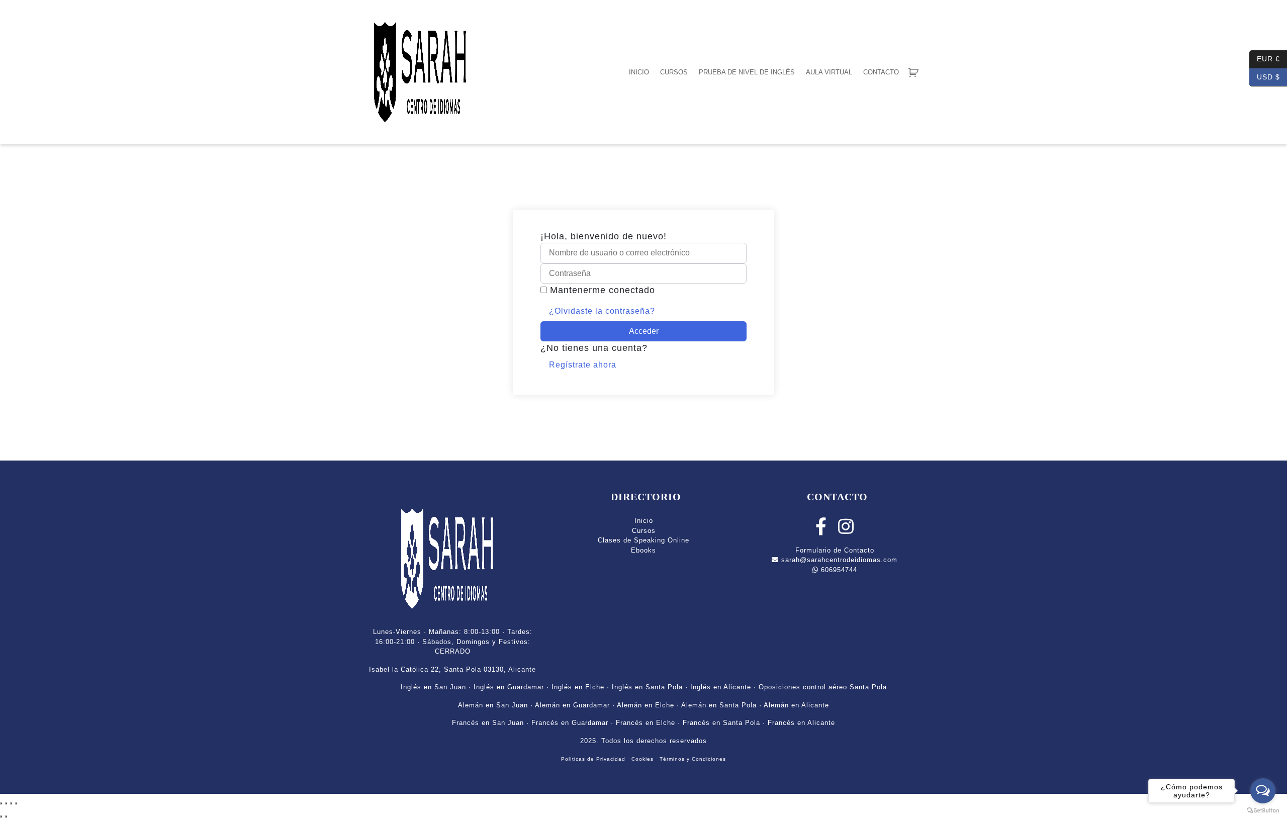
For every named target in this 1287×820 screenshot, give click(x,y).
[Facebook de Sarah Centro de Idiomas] (821, 530)
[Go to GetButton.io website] (1263, 810)
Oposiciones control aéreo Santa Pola (823, 687)
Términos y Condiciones (693, 759)
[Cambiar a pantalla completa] (6, 803)
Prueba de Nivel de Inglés (747, 72)
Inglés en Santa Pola (647, 687)
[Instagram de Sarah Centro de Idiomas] (846, 530)
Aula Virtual (829, 72)
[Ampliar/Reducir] (1, 803)
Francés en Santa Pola (721, 722)
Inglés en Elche (577, 687)
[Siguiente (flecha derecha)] (6, 816)
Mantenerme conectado (602, 290)
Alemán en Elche (645, 705)
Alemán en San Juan (493, 705)
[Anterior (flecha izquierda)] (1, 816)
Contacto (881, 72)
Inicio (639, 72)
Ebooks (643, 550)
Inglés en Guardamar (509, 687)
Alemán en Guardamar (572, 705)
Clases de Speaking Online (643, 540)
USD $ (1264, 76)
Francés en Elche (645, 722)
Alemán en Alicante (796, 705)
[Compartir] (11, 803)
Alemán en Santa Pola (719, 705)
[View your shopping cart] (913, 72)
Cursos (674, 72)
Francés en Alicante (801, 722)
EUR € (1264, 58)
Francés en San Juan (488, 722)
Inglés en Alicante (720, 687)
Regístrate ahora (582, 364)
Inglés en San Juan (433, 687)
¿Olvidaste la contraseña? (602, 311)
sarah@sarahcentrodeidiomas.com (838, 560)
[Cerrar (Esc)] (16, 803)
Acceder (644, 331)
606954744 (837, 570)
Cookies (642, 759)
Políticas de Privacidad (593, 759)
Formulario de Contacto (834, 550)
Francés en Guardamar (569, 722)
